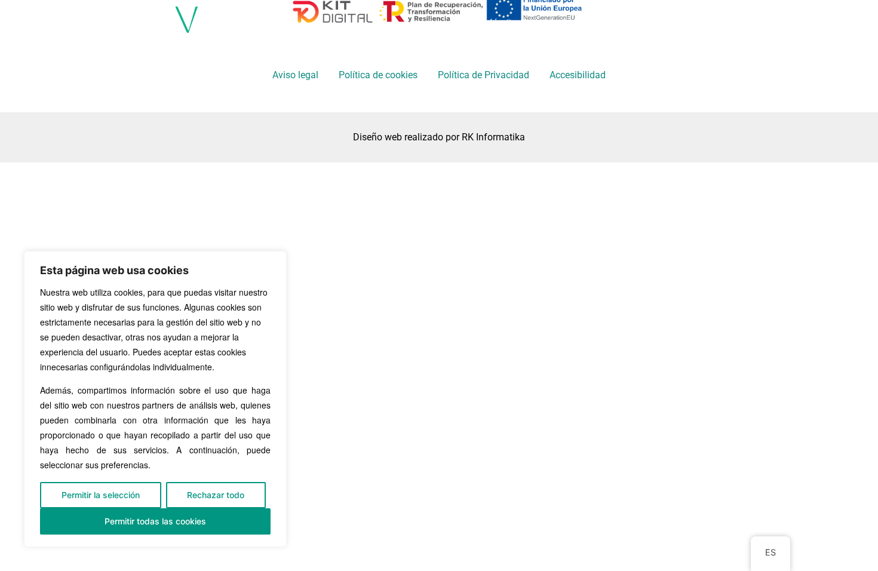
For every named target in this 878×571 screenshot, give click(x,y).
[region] (155, 399)
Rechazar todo (215, 495)
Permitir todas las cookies (155, 521)
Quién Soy (499, 22)
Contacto (673, 22)
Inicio (424, 22)
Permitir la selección (101, 495)
